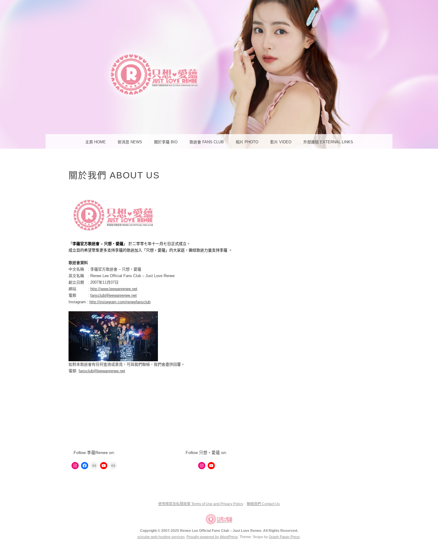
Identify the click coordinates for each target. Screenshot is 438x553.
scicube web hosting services (161, 537)
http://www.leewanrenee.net (113, 289)
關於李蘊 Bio (166, 142)
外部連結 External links (328, 142)
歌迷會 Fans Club (207, 142)
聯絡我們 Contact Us (263, 504)
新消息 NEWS (130, 142)
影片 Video (280, 142)
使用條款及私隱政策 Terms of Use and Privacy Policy (200, 504)
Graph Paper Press (284, 537)
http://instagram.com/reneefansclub (119, 302)
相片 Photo (247, 142)
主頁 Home (95, 142)
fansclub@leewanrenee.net (113, 295)
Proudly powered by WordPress (212, 537)
